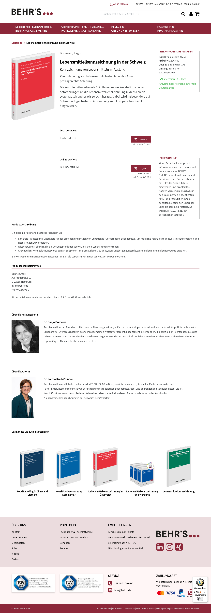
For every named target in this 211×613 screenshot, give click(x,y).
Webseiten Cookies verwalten (186, 608)
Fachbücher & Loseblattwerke (76, 531)
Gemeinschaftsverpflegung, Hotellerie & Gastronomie (82, 28)
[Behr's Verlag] (32, 11)
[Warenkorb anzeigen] (197, 14)
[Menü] (206, 579)
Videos (15, 553)
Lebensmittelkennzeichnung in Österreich (105, 493)
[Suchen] (183, 14)
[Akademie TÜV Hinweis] (81, 583)
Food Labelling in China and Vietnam (32, 493)
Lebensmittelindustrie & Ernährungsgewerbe (33, 28)
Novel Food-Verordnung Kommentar (69, 493)
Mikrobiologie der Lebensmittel (125, 548)
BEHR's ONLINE (70, 167)
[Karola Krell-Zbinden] (25, 397)
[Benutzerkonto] (191, 14)
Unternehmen (19, 537)
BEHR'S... (140, 4)
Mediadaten (18, 542)
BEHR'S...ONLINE (191, 4)
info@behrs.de (20, 285)
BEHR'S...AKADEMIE (155, 4)
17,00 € (143, 168)
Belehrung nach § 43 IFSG (122, 542)
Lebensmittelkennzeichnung (179, 491)
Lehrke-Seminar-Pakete (121, 531)
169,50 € (143, 139)
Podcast (64, 548)
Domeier (65, 53)
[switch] (200, 599)
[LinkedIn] (160, 546)
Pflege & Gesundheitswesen (125, 28)
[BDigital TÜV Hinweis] (33, 583)
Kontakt (16, 531)
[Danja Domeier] (25, 336)
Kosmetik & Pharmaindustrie (170, 28)
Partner (16, 559)
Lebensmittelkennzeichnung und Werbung (142, 493)
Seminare (65, 542)
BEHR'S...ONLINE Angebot (74, 537)
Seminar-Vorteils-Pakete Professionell (129, 537)
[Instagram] (169, 546)
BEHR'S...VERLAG (174, 4)
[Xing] (179, 546)
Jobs (14, 548)
